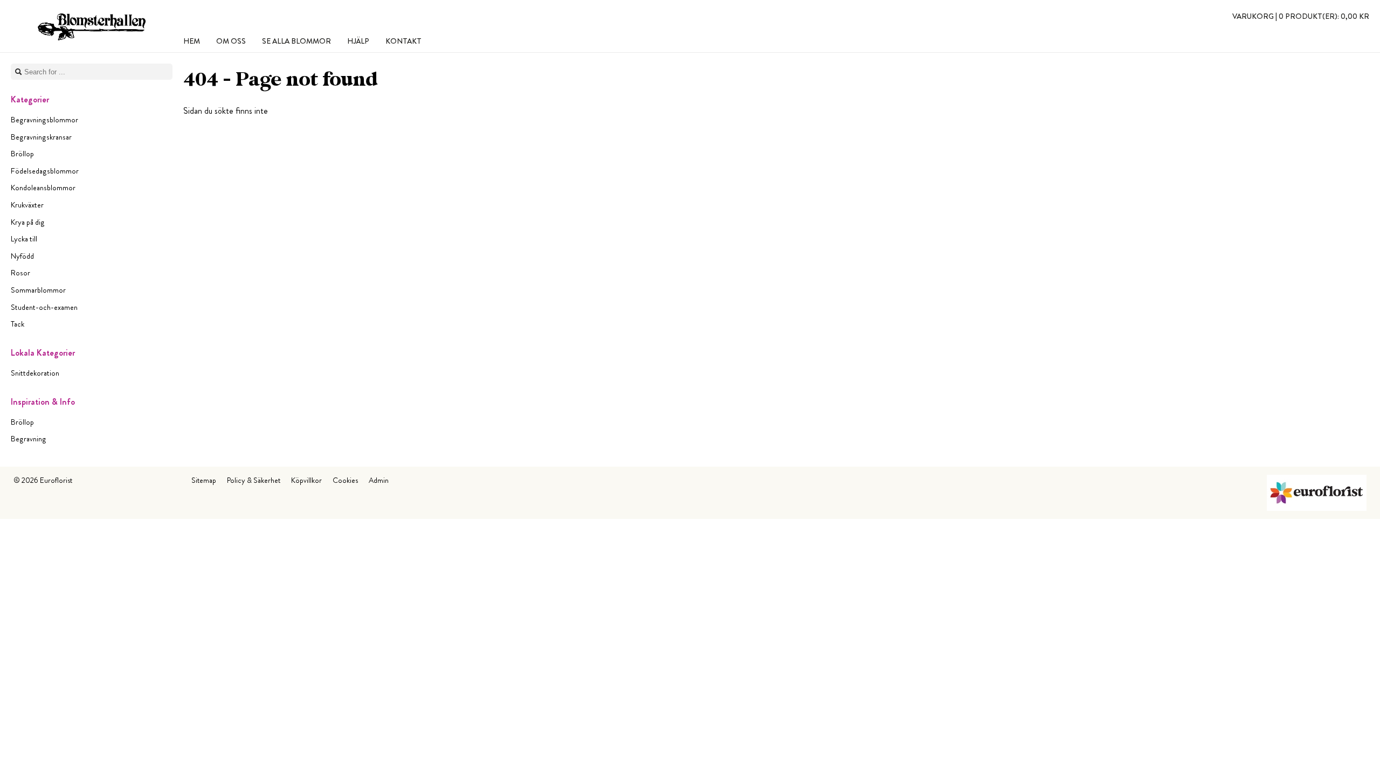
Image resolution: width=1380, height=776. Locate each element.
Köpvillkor (306, 480)
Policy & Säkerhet (253, 480)
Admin (379, 480)
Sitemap (203, 480)
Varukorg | (1300, 16)
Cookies (345, 480)
